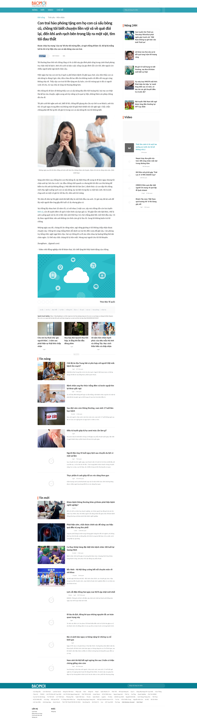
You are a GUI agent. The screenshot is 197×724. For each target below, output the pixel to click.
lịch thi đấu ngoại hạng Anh (71, 694)
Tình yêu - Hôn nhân (56, 18)
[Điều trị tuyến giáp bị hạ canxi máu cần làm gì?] (51, 438)
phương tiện (69, 697)
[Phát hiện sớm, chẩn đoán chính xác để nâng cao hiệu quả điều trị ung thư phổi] (51, 532)
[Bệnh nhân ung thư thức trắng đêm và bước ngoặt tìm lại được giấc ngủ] (51, 393)
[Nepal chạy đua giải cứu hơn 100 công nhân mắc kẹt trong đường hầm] (129, 161)
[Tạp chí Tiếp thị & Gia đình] (68, 620)
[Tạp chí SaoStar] (66, 346)
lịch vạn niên (37, 702)
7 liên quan (79, 459)
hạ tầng (133, 694)
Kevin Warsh (56, 702)
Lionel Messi (96, 694)
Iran (102, 702)
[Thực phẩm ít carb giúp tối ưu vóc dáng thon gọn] (51, 483)
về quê (82, 310)
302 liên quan (146, 166)
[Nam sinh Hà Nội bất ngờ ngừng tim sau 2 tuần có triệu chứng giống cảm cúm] (51, 668)
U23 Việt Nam (47, 691)
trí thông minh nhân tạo (68, 699)
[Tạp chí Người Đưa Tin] (68, 391)
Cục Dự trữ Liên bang (39, 697)
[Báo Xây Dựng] (137, 109)
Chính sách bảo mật (37, 715)
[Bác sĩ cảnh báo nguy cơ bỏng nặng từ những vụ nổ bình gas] (51, 645)
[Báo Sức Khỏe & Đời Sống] (69, 369)
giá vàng (46, 699)
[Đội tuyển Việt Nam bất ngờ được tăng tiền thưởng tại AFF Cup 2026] (129, 105)
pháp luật (78, 691)
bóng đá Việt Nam (68, 691)
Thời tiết (114, 691)
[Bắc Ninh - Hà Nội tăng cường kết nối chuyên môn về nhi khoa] (51, 577)
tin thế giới (50, 697)
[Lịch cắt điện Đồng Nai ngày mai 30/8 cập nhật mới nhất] (51, 600)
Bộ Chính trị (95, 702)
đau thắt (54, 310)
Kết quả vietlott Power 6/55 (105, 699)
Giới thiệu (34, 711)
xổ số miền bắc (37, 699)
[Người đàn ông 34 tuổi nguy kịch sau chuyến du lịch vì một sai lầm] (51, 461)
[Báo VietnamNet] (39, 349)
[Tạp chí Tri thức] (68, 414)
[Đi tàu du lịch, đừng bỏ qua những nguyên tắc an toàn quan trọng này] (51, 622)
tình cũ (40, 212)
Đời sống (41, 18)
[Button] (163, 10)
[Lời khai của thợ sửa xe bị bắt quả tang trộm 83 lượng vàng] (129, 55)
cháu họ (103, 310)
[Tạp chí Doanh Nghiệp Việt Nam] (42, 56)
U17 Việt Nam (60, 697)
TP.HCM (42, 694)
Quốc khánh (96, 697)
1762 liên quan (80, 478)
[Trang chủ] (39, 4)
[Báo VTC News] (138, 166)
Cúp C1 (132, 691)
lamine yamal (57, 691)
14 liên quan (149, 193)
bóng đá (90, 691)
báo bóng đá (86, 702)
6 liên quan (79, 414)
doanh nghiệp (142, 694)
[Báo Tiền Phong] (138, 193)
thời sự (127, 694)
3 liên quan (78, 391)
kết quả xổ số (55, 699)
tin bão (110, 697)
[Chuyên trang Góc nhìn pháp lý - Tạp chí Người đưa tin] (136, 45)
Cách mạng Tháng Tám (144, 697)
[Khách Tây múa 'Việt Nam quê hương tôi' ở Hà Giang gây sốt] (129, 202)
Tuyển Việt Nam (80, 697)
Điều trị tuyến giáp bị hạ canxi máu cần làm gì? (87, 431)
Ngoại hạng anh (118, 694)
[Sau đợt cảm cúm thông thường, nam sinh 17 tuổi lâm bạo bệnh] (51, 416)
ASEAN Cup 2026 (119, 697)
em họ (48, 310)
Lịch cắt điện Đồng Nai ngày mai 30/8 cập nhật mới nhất (91, 592)
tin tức (117, 699)
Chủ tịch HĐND (152, 694)
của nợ (88, 310)
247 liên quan (79, 369)
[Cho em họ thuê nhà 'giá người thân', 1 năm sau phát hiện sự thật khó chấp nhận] (50, 329)
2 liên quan (80, 553)
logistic (104, 697)
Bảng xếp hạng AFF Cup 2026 (145, 691)
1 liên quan (81, 575)
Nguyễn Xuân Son (138, 699)
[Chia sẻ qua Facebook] (39, 302)
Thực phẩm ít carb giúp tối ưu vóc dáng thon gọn (88, 476)
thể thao (155, 697)
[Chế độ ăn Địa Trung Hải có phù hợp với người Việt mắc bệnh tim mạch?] (51, 371)
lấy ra (75, 310)
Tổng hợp (53, 711)
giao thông (158, 691)
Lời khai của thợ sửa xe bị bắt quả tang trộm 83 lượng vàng (146, 54)
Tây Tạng (117, 702)
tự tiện (62, 310)
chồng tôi (69, 310)
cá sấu (41, 310)
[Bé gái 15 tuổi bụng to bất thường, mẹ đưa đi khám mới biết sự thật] (129, 70)
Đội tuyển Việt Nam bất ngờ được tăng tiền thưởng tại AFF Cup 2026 (146, 104)
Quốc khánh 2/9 (105, 691)
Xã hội (147, 699)
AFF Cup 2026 (109, 702)
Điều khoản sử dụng (37, 713)
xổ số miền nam (106, 694)
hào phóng (96, 310)
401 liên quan (79, 666)
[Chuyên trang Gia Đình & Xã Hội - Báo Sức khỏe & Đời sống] (93, 349)
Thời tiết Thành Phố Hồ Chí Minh (71, 702)
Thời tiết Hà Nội (86, 694)
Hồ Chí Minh (154, 699)
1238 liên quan (82, 530)
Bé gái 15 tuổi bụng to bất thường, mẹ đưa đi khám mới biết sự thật (145, 69)
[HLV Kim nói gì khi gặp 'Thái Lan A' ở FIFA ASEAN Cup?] (129, 175)
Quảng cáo (34, 717)
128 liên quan (143, 177)
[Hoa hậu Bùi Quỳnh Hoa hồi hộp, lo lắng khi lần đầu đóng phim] (76, 329)
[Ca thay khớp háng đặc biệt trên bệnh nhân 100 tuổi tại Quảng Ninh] (51, 555)
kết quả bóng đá (123, 691)
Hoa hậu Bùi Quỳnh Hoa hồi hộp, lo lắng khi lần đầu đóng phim (76, 341)
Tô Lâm (89, 697)
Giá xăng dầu (37, 691)
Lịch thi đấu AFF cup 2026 (53, 694)
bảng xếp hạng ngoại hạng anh (86, 699)
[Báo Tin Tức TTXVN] (68, 643)
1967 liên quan (81, 595)
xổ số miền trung (126, 699)
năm (84, 691)
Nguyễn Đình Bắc (130, 697)
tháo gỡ (35, 694)
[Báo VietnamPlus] (69, 530)
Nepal (96, 691)
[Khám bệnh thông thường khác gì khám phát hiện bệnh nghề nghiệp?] (51, 510)
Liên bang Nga (47, 702)
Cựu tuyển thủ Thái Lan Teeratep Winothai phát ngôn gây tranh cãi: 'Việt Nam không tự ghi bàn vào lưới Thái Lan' (145, 37)
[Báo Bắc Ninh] (69, 575)
